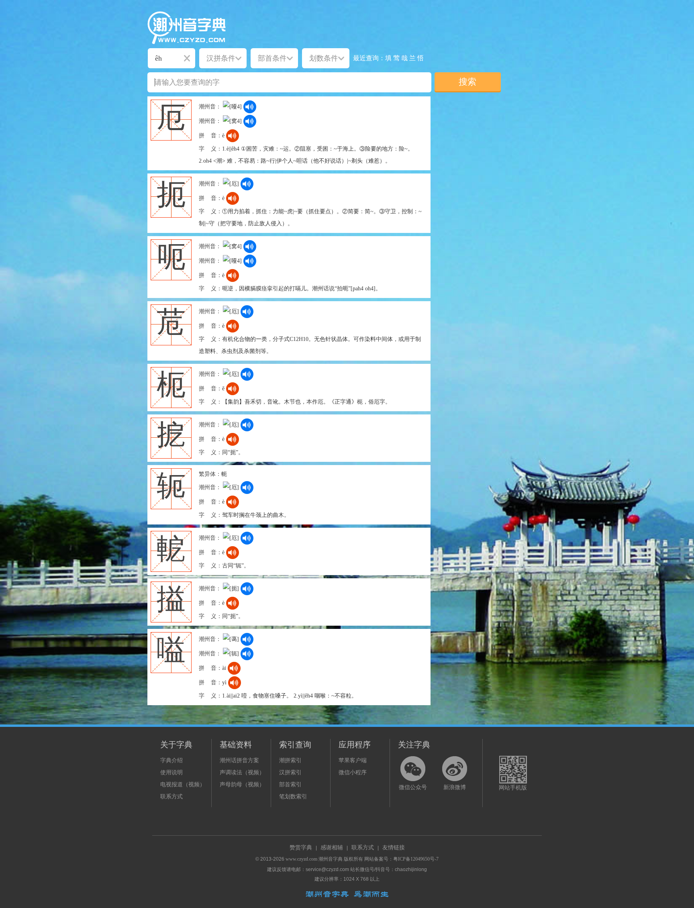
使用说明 (171, 772)
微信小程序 (353, 772)
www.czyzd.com (301, 859)
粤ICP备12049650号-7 (416, 859)
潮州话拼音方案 (239, 760)
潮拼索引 (290, 760)
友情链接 (393, 848)
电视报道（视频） (182, 784)
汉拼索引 (290, 772)
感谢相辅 (331, 848)
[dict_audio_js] (249, 106)
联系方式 (171, 797)
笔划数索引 (293, 797)
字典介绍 (171, 760)
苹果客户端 (353, 760)
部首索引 (290, 784)
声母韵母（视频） (242, 784)
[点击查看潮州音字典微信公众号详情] (413, 768)
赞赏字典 (301, 848)
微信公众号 (413, 787)
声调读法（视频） (242, 772)
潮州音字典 (330, 859)
